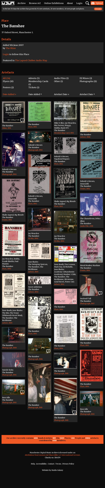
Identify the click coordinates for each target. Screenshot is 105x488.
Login (79, 3)
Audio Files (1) (61, 78)
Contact (51, 464)
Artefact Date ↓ (61, 94)
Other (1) (58, 81)
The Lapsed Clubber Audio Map (31, 60)
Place (5, 20)
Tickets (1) (33, 87)
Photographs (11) (88, 81)
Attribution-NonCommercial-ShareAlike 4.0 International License (52, 455)
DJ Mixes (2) (86, 78)
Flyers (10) (8, 81)
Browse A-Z (35, 3)
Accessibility (41, 464)
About (70, 3)
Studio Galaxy (57, 470)
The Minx (11, 48)
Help (33, 464)
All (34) (6, 78)
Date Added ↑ (35, 94)
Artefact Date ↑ (87, 94)
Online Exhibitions (54, 3)
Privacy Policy (68, 464)
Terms (58, 464)
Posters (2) (8, 87)
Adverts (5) (34, 78)
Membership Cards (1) (38, 83)
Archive (22, 3)
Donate (98, 9)
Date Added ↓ (9, 94)
